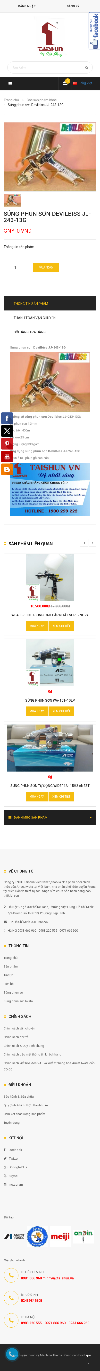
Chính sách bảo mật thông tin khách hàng (32, 1054)
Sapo (87, 1355)
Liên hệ (9, 984)
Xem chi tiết (61, 626)
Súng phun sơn (14, 992)
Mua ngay (46, 267)
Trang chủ (10, 958)
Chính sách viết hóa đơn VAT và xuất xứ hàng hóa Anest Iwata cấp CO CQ (49, 1066)
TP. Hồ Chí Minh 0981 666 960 (29, 922)
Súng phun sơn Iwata (18, 1001)
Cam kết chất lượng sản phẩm (24, 1114)
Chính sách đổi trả (16, 1037)
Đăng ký (73, 6)
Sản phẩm (11, 966)
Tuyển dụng (12, 1122)
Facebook (15, 1150)
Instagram (16, 1184)
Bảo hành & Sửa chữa (19, 1096)
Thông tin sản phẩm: (19, 247)
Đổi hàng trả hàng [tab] (30, 332)
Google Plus (18, 1167)
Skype (13, 1176)
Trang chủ (11, 100)
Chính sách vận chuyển (19, 1028)
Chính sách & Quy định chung (24, 1046)
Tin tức (8, 975)
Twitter (13, 1158)
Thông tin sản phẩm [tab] (31, 304)
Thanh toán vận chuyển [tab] (35, 318)
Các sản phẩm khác (42, 100)
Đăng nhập (26, 6)
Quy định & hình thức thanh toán (26, 1105)
